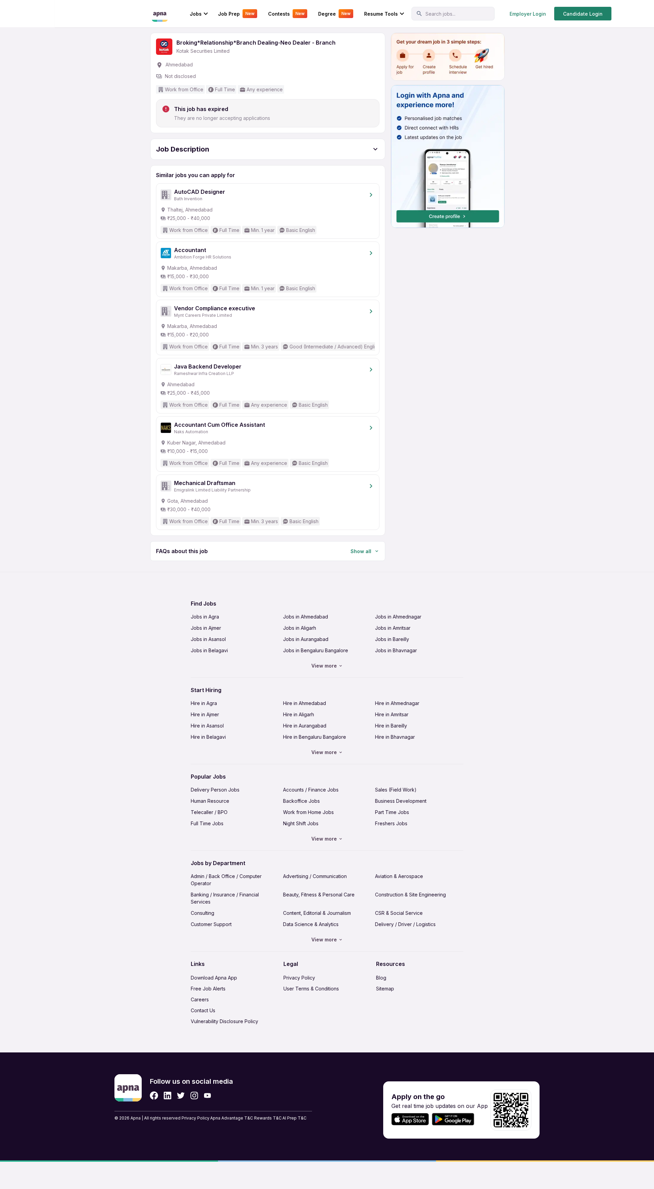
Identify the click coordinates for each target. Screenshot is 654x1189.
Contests (286, 14)
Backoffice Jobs (301, 801)
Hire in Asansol (207, 726)
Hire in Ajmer (205, 714)
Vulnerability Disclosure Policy (224, 1021)
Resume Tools (381, 14)
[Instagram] (194, 1095)
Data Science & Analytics (311, 924)
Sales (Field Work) (396, 790)
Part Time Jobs (392, 812)
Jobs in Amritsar (392, 628)
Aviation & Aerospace (399, 876)
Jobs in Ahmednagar (398, 617)
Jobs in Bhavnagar (396, 650)
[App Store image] (410, 1119)
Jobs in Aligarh (299, 628)
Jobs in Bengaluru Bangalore (315, 650)
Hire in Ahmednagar (397, 703)
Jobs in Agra (205, 617)
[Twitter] (181, 1095)
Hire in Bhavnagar (395, 737)
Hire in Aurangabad (304, 726)
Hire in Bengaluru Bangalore (314, 737)
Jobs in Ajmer (206, 628)
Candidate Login (583, 14)
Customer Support (211, 924)
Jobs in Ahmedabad (305, 617)
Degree (334, 14)
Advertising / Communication (315, 876)
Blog (381, 978)
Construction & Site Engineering (410, 894)
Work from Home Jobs (308, 812)
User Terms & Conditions (311, 988)
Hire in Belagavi (208, 737)
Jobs (196, 14)
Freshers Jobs (391, 823)
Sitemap (385, 988)
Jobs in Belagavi (209, 650)
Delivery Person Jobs (215, 790)
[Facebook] (154, 1095)
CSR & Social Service (399, 913)
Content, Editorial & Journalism (317, 913)
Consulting (202, 913)
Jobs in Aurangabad (305, 639)
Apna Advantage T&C (231, 1118)
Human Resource (210, 801)
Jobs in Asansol (208, 639)
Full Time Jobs (207, 823)
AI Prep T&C (294, 1118)
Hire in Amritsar (391, 714)
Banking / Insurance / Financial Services (225, 898)
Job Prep (236, 14)
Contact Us (203, 1010)
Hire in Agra (204, 703)
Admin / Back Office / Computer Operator (226, 879)
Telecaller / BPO (209, 812)
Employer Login (528, 14)
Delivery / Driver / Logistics (405, 924)
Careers (200, 999)
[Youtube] (207, 1095)
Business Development (400, 801)
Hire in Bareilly (391, 726)
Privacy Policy (299, 978)
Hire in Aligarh (298, 714)
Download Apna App (214, 978)
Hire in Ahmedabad (304, 703)
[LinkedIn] (167, 1095)
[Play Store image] (456, 1119)
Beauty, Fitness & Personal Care (319, 894)
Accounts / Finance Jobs (311, 790)
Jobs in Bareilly (392, 639)
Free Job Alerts (208, 988)
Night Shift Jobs (300, 823)
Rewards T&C (268, 1118)
